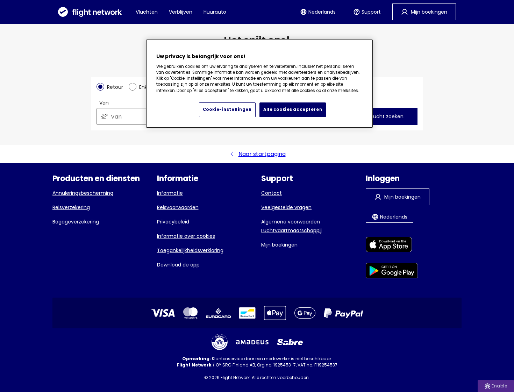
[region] (259, 83)
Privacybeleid (173, 221)
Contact (271, 193)
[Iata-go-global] (220, 342)
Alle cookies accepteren (292, 109)
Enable (499, 386)
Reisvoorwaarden (178, 207)
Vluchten (147, 11)
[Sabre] (290, 342)
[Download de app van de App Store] (392, 246)
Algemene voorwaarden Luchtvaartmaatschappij (291, 226)
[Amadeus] (252, 342)
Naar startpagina (262, 154)
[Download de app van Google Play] (392, 272)
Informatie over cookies (186, 236)
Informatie (170, 193)
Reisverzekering (71, 207)
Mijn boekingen (279, 244)
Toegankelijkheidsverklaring (190, 250)
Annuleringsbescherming (82, 193)
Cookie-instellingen (227, 109)
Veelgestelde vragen (286, 207)
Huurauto (215, 11)
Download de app (178, 264)
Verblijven (180, 11)
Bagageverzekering (75, 221)
